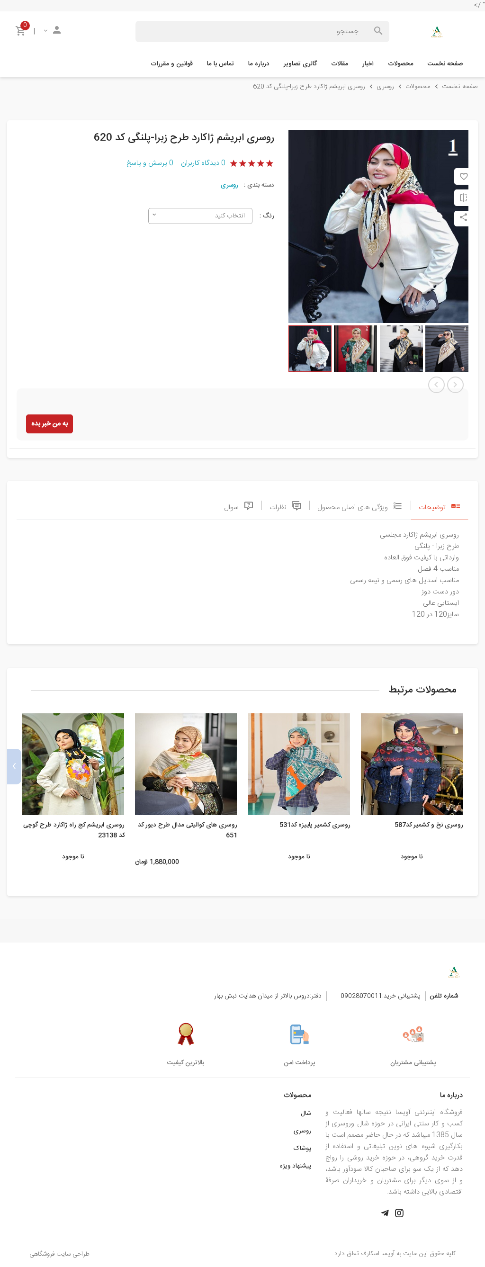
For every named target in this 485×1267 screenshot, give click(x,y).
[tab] (439, 505)
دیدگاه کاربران (203, 163)
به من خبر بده (49, 424)
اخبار (368, 64)
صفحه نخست (445, 64)
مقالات (339, 64)
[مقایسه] (463, 197)
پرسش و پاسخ (149, 163)
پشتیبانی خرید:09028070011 (381, 996)
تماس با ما (220, 64)
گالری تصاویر (300, 64)
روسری (229, 185)
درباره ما (258, 64)
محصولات (400, 64)
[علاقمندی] (463, 176)
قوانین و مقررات (172, 64)
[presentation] (471, 766)
